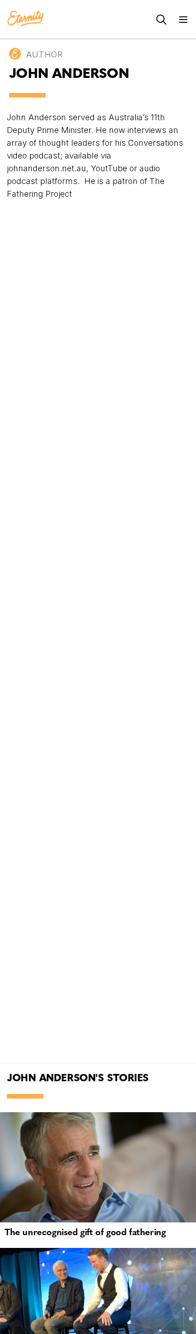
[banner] (25, 19)
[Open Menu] (183, 19)
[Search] (161, 19)
